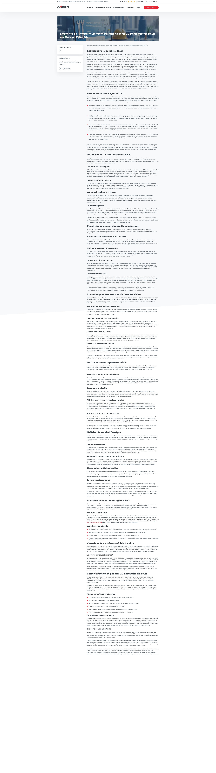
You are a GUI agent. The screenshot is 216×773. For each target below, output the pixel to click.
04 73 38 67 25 (153, 1)
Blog (138, 8)
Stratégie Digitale (118, 8)
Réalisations (130, 8)
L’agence (90, 8)
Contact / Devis (150, 7)
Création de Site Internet (103, 8)
